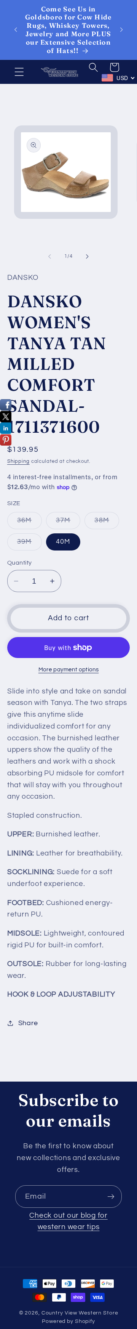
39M (29, 544)
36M (29, 523)
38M (106, 523)
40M (63, 541)
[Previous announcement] (15, 29)
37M (68, 523)
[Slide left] (49, 256)
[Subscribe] (110, 1196)
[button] (19, 71)
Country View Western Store (79, 1313)
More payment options (68, 670)
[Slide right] (87, 256)
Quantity (19, 563)
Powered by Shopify (68, 1321)
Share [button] (28, 1023)
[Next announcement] (121, 29)
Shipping (18, 461)
